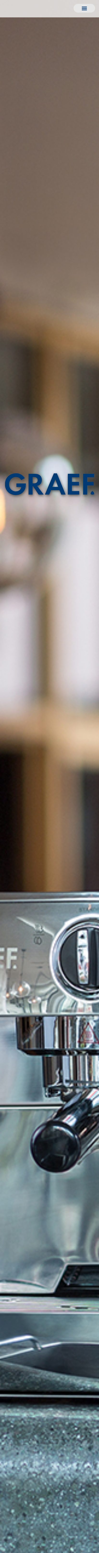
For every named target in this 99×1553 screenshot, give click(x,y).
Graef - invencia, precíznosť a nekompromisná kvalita (49, 484)
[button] (84, 8)
